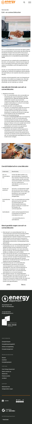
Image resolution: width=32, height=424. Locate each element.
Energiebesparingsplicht (8, 344)
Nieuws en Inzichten (7, 354)
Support (4, 383)
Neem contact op (6, 371)
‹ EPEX (8, 284)
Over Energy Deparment (8, 369)
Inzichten (4, 360)
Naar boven (5, 419)
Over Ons (4, 366)
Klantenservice (6, 386)
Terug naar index (5, 9)
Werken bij (4, 373)
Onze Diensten (6, 338)
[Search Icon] (24, 2)
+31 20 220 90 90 (6, 312)
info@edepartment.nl (7, 313)
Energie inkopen (6, 341)
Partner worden (6, 376)
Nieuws (4, 357)
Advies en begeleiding (8, 346)
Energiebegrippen (6, 362)
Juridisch (4, 378)
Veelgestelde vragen (7, 389)
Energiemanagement (7, 349)
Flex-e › (23, 284)
